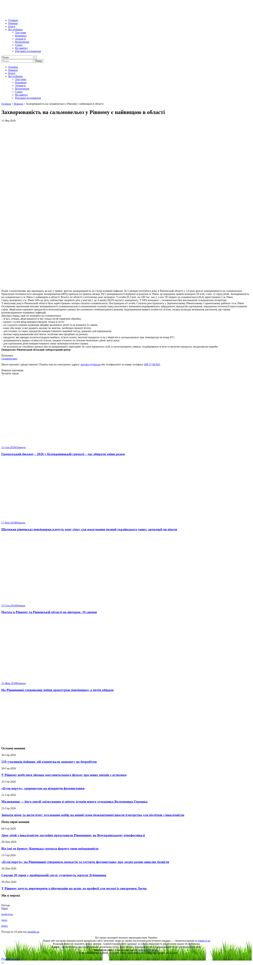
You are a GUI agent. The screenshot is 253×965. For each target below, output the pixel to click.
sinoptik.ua (33, 931)
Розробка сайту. (10, 958)
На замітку (21, 48)
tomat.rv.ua (204, 940)
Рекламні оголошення (28, 51)
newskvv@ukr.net (91, 364)
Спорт (19, 45)
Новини (13, 23)
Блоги (11, 26)
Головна (13, 20)
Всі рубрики (15, 29)
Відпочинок (22, 41)
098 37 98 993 (152, 364)
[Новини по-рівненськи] (44, 14)
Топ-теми (20, 32)
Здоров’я (20, 38)
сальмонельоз (9, 358)
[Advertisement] (126, 719)
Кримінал (21, 35)
